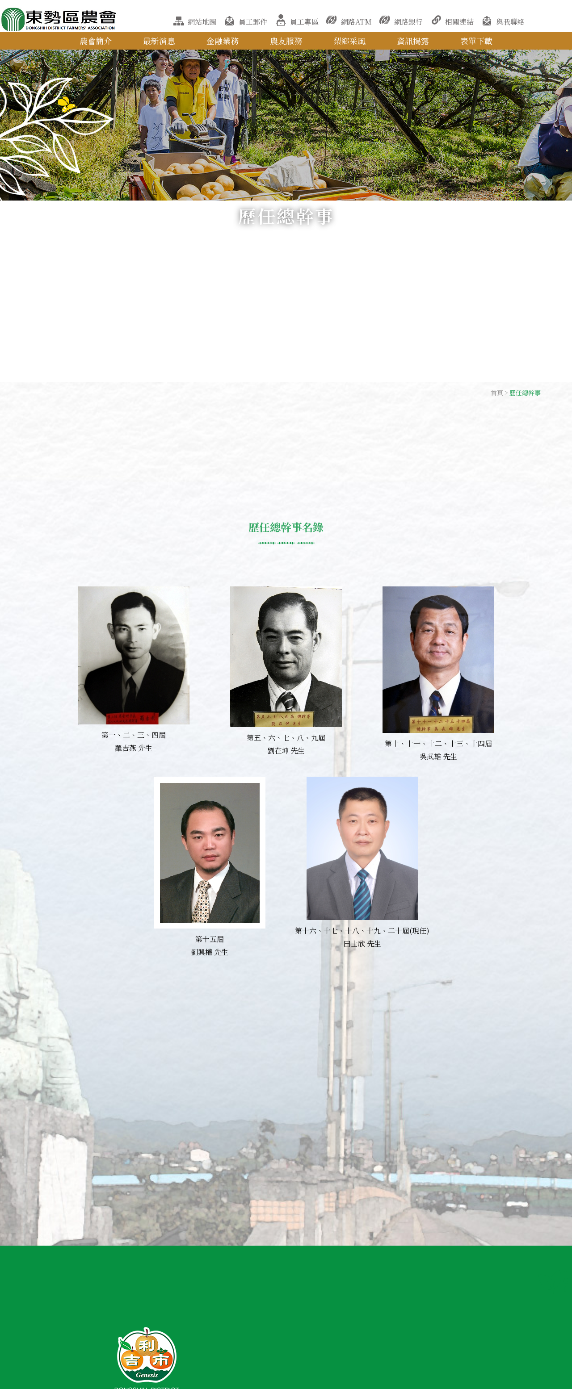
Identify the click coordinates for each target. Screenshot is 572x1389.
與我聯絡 (510, 22)
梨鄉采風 (349, 40)
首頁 (497, 392)
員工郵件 (253, 22)
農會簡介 (96, 40)
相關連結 (459, 22)
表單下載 (476, 40)
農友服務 (286, 40)
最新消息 (159, 40)
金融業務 (222, 40)
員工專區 (304, 22)
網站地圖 (202, 22)
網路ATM (356, 22)
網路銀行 (408, 22)
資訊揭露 (413, 40)
